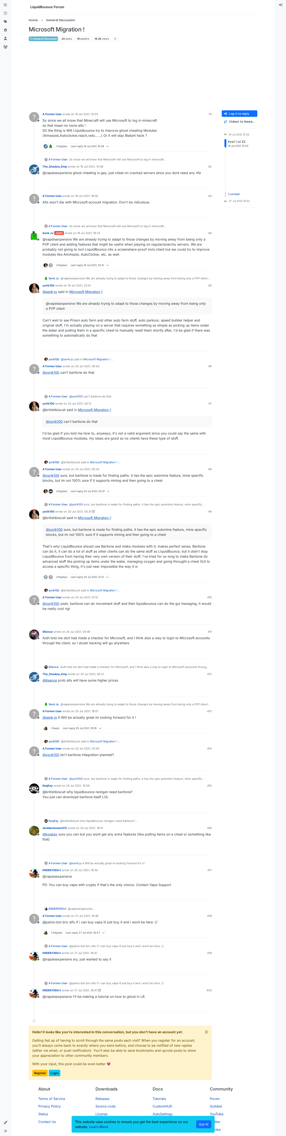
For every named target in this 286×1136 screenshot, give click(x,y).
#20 (209, 990)
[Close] (206, 1032)
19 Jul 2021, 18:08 (86, 196)
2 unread (234, 194)
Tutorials (159, 1099)
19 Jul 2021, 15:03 (86, 114)
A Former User (52, 114)
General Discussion (45, 38)
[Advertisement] (143, 76)
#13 (209, 711)
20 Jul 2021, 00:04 (87, 366)
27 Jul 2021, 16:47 (85, 953)
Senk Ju (48, 233)
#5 (210, 285)
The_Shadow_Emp (55, 166)
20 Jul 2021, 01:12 (86, 597)
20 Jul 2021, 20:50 (87, 748)
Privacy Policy (49, 1106)
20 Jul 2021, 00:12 (79, 403)
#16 (209, 828)
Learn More (98, 1127)
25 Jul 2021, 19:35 (86, 870)
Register (40, 1073)
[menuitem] (280, 5)
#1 (210, 114)
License (101, 1114)
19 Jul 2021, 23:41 (79, 285)
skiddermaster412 (55, 828)
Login (54, 1073)
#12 (209, 674)
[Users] (5, 38)
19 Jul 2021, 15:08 (91, 166)
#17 (209, 870)
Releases (102, 1099)
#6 (210, 366)
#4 (210, 233)
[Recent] (5, 13)
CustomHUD (162, 1106)
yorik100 (48, 285)
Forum (215, 1099)
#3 (210, 196)
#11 (210, 631)
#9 (210, 511)
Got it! (204, 1124)
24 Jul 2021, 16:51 (91, 828)
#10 (209, 597)
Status (43, 1114)
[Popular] (5, 30)
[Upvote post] (201, 146)
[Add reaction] (192, 146)
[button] (5, 1122)
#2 (210, 166)
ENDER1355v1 (52, 870)
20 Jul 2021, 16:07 (86, 711)
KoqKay (48, 785)
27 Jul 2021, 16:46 (86, 915)
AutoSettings (163, 1114)
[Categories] (5, 5)
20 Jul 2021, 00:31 (79, 511)
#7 (210, 403)
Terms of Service (51, 1099)
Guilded (216, 1106)
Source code (105, 1106)
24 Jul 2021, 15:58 (78, 785)
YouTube (216, 1114)
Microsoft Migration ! (85, 292)
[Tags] (5, 21)
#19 (209, 953)
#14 (209, 748)
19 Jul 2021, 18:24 (88, 233)
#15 (209, 785)
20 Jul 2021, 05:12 (92, 674)
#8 (210, 469)
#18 (209, 915)
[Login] (280, 5)
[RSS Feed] (115, 38)
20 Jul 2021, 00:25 (87, 469)
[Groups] (5, 47)
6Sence (48, 631)
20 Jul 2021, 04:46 (78, 631)
